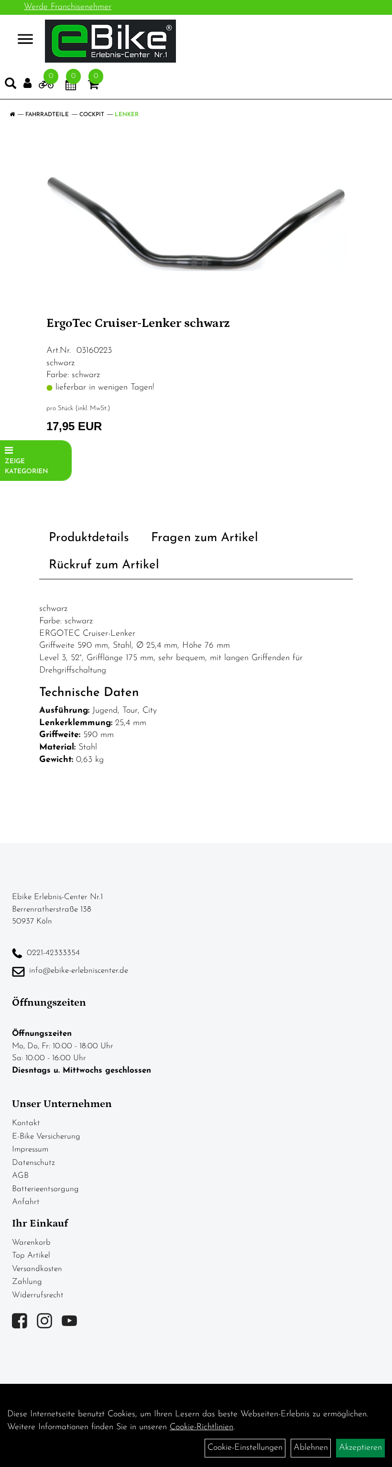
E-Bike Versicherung (46, 1136)
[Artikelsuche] (10, 85)
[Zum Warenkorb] (93, 86)
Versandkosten (37, 1269)
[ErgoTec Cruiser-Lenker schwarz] (196, 223)
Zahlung (27, 1282)
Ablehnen (311, 1448)
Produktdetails (89, 538)
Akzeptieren (360, 1448)
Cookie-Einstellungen (245, 1448)
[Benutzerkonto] (27, 83)
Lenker (127, 115)
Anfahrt (26, 1202)
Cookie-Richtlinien (201, 1427)
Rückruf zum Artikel (104, 565)
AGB (20, 1176)
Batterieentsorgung (45, 1189)
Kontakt (26, 1123)
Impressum (30, 1149)
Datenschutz (33, 1163)
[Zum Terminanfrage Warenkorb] (70, 86)
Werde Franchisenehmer (67, 7)
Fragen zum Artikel (204, 538)
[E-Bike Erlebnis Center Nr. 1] (110, 41)
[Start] (12, 115)
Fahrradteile (47, 115)
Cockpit (91, 115)
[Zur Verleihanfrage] (46, 86)
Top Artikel (31, 1255)
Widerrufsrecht (38, 1295)
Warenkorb (31, 1243)
